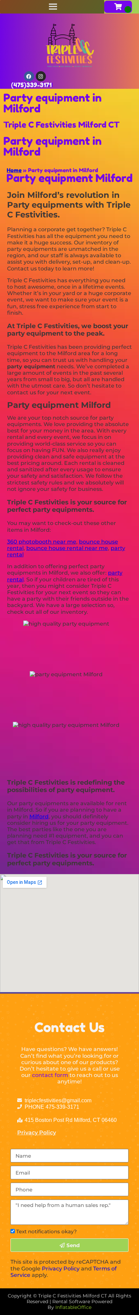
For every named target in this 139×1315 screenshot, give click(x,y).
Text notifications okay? (46, 1231)
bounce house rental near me (67, 548)
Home (14, 170)
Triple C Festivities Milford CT (61, 125)
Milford (39, 816)
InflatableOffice (73, 1307)
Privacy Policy (36, 1132)
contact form (50, 1075)
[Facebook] (29, 76)
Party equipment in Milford (52, 103)
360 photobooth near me (41, 541)
